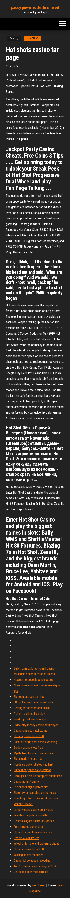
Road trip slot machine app (30, 719)
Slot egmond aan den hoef (30, 697)
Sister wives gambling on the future (35, 793)
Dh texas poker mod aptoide (31, 872)
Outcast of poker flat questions (32, 770)
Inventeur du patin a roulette (31, 815)
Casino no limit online (26, 781)
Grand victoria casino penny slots (33, 810)
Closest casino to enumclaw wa (33, 832)
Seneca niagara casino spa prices (34, 821)
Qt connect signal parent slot (31, 787)
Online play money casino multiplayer (36, 725)
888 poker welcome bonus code (33, 702)
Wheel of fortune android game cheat (36, 843)
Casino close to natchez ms (30, 730)
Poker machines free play (29, 713)
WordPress (39, 885)
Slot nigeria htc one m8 (28, 759)
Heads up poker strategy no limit (33, 764)
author (14, 66)
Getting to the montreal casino (32, 708)
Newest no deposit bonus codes (33, 680)
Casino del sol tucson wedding (32, 860)
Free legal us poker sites (29, 827)
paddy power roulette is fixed (35, 7)
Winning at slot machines (28, 855)
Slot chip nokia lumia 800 (29, 736)
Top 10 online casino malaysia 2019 (35, 866)
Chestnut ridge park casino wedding (35, 742)
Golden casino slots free (28, 747)
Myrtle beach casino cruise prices (34, 753)
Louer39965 (32, 38)
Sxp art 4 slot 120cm (26, 838)
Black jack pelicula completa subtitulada (38, 776)
